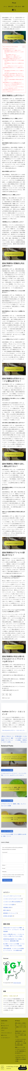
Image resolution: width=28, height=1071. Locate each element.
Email (4, 868)
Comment (5, 852)
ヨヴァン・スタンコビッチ (10, 996)
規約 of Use (4, 1035)
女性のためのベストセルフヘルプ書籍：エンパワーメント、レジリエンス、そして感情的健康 (13, 929)
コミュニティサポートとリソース (11, 896)
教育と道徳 (6, 910)
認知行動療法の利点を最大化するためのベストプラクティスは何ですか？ (13, 90)
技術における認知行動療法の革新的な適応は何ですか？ (14, 80)
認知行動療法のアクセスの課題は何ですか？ (12, 82)
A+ (2, 1066)
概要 (23, 6)
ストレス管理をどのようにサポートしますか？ (13, 66)
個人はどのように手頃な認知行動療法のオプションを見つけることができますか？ (14, 84)
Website (4, 871)
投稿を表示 (10, 6)
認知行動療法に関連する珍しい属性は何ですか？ (13, 75)
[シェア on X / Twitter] (15, 10)
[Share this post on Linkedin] (10, 694)
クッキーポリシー (5, 1037)
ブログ (2, 1030)
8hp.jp (14, 3)
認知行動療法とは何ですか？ (9, 48)
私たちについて (5, 1025)
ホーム (5, 6)
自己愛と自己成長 (7, 916)
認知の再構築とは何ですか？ (11, 54)
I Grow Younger (17, 982)
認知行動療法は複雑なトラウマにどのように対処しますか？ (14, 77)
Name (4, 865)
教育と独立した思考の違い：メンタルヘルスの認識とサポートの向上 (20, 1026)
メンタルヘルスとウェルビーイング (12, 898)
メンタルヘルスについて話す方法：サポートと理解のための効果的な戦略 (20, 1058)
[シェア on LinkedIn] (26, 1066)
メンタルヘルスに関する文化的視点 (12, 901)
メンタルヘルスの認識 (7, 770)
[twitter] (7, 694)
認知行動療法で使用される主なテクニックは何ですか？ (14, 52)
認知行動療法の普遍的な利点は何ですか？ (12, 58)
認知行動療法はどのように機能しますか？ (12, 50)
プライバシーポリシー (6, 1032)
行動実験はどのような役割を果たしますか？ (14, 57)
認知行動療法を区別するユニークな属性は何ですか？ (13, 68)
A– (2, 1068)
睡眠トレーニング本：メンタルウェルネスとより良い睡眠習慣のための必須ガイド (20, 1050)
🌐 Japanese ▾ (22, 1068)
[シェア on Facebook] (13, 10)
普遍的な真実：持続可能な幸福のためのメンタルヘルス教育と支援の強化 (20, 1034)
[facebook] (3, 694)
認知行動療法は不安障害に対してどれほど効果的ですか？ (14, 61)
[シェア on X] (23, 1066)
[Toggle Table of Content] (22, 47)
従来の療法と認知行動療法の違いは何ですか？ (13, 73)
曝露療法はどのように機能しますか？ (13, 55)
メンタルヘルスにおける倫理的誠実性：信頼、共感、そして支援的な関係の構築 (20, 1042)
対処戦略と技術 (7, 907)
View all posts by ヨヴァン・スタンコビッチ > (13, 730)
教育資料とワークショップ (9, 913)
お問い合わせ (18, 6)
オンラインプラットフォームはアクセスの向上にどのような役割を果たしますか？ (14, 87)
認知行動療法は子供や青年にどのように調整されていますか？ (14, 71)
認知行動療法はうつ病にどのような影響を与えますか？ (14, 64)
